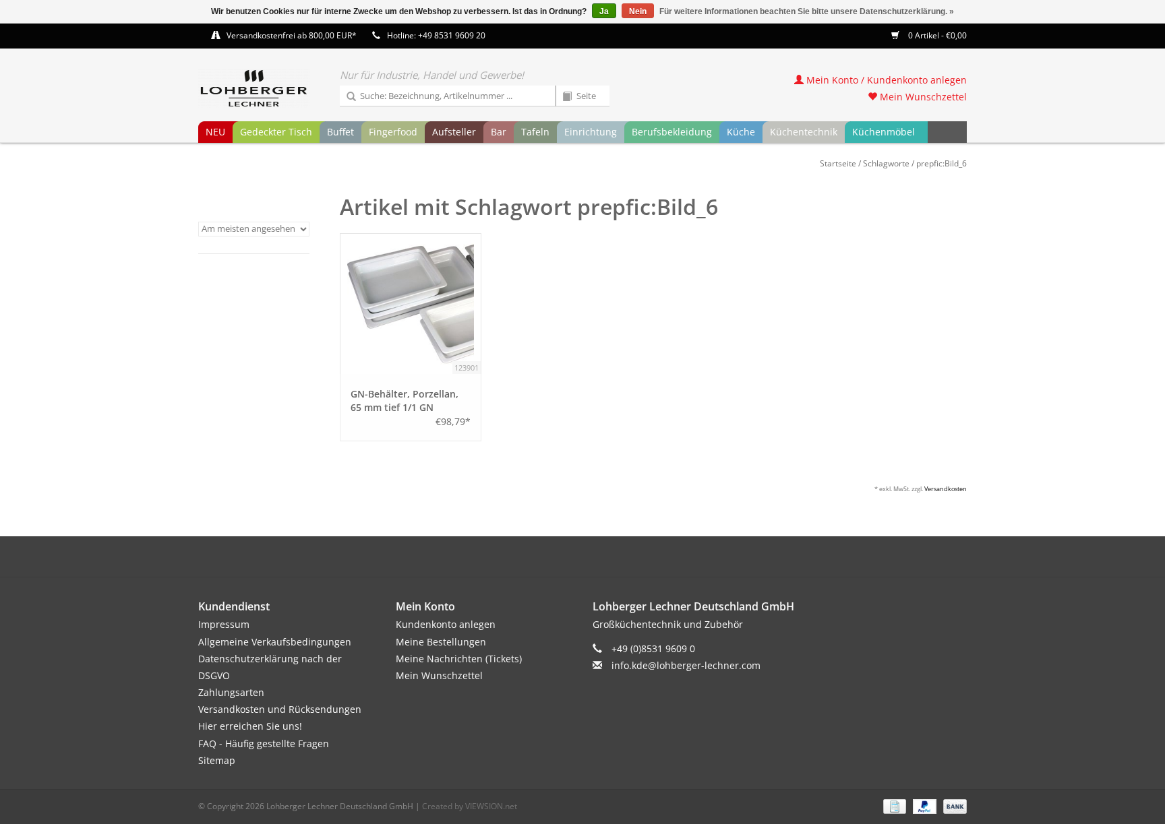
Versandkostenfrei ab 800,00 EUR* (292, 35)
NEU (215, 131)
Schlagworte (886, 163)
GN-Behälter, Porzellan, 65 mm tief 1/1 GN (404, 400)
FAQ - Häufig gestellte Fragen (263, 743)
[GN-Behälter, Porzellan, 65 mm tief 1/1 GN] (410, 304)
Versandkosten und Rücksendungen (279, 709)
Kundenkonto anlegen (446, 624)
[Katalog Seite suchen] (562, 97)
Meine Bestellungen (441, 641)
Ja (604, 11)
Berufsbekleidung (672, 131)
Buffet (340, 131)
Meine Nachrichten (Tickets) (459, 658)
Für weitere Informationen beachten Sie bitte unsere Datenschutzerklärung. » (806, 11)
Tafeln (535, 131)
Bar (498, 131)
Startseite (838, 163)
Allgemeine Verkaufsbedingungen (274, 641)
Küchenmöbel (883, 131)
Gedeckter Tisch (276, 131)
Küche (741, 131)
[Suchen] (346, 97)
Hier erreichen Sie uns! (250, 726)
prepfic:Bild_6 (941, 163)
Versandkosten (945, 488)
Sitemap (216, 760)
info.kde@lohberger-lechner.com (685, 665)
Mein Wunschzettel (922, 96)
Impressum (223, 624)
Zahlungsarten (231, 692)
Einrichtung (590, 131)
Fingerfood (393, 131)
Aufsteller (454, 131)
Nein (638, 11)
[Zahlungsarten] (893, 805)
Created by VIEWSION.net (469, 806)
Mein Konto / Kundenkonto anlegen (885, 79)
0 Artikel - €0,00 (936, 35)
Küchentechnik (803, 131)
